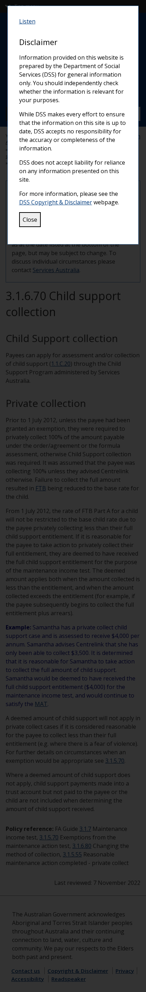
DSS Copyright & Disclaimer (55, 202)
